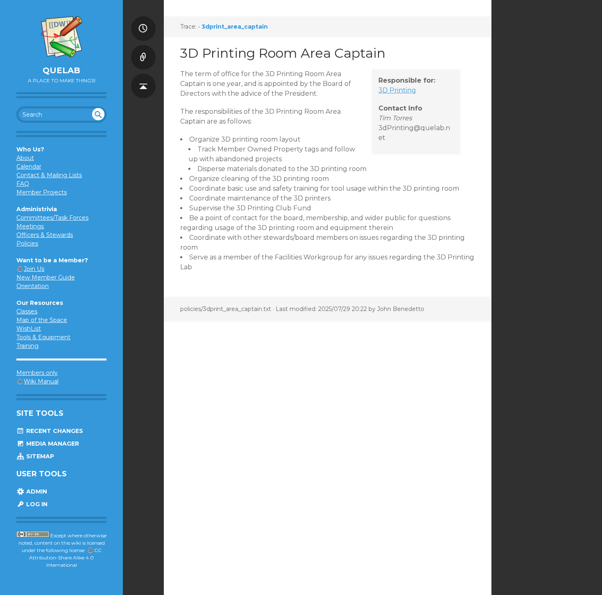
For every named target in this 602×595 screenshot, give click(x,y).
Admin (36, 491)
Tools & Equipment (43, 337)
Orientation (32, 286)
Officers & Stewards (44, 235)
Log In (36, 504)
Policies (27, 243)
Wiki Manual (41, 381)
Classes (26, 311)
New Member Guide (45, 277)
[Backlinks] (143, 49)
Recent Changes (54, 431)
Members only (37, 372)
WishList (28, 328)
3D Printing (397, 90)
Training (27, 345)
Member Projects (41, 192)
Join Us (34, 269)
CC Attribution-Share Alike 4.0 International (65, 557)
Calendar (28, 166)
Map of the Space (41, 320)
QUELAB (61, 70)
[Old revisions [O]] (143, 20)
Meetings (30, 226)
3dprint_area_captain (234, 26)
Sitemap (39, 456)
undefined (98, 114)
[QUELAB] (61, 36)
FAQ (22, 183)
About (25, 158)
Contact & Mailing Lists (49, 175)
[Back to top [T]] (143, 77)
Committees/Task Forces (52, 217)
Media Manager (52, 443)
